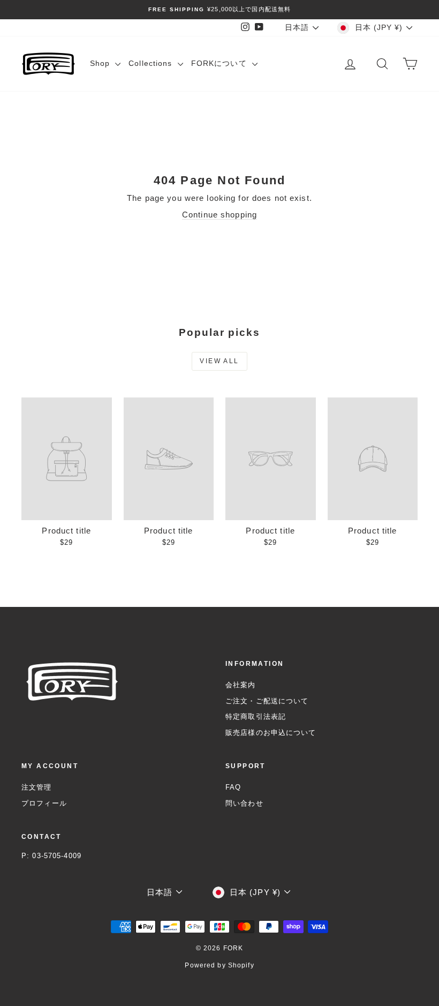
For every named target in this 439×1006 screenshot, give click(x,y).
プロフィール (44, 803)
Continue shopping (219, 214)
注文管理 (36, 787)
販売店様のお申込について (270, 733)
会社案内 (240, 685)
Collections (151, 63)
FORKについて (220, 63)
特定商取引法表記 (255, 716)
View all (219, 361)
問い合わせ (244, 803)
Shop (101, 63)
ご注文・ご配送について (266, 701)
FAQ (233, 787)
